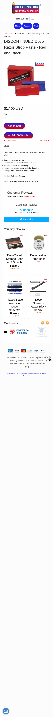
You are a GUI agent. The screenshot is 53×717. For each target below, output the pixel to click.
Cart (36, 26)
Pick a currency (22, 19)
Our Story (22, 357)
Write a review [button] (26, 219)
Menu (17, 26)
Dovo (12, 34)
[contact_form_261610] (6, 711)
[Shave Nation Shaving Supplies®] (26, 13)
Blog (26, 367)
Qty (5, 114)
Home (6, 34)
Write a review (29, 196)
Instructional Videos (36, 364)
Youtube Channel (16, 364)
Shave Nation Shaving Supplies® (29, 373)
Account (27, 26)
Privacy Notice (17, 360)
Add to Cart (14, 125)
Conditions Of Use (34, 360)
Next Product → (44, 140)
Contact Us (11, 357)
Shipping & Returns (38, 357)
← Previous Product (10, 140)
